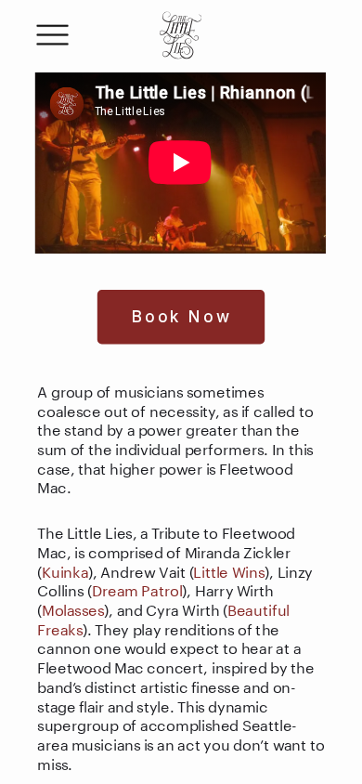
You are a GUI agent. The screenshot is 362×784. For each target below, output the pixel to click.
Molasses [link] (73, 607)
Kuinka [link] (65, 569)
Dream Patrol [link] (137, 589)
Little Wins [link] (229, 569)
